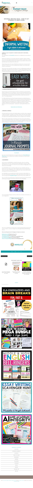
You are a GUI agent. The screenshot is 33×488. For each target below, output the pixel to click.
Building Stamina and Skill (5, 234)
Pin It (21, 251)
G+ (18, 251)
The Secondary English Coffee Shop (7, 480)
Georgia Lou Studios (21, 480)
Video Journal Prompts (5, 235)
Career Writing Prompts (5, 237)
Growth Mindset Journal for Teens (7, 236)
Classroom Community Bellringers (7, 238)
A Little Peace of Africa (16, 481)
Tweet (12, 251)
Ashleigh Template (14, 480)
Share (15, 251)
